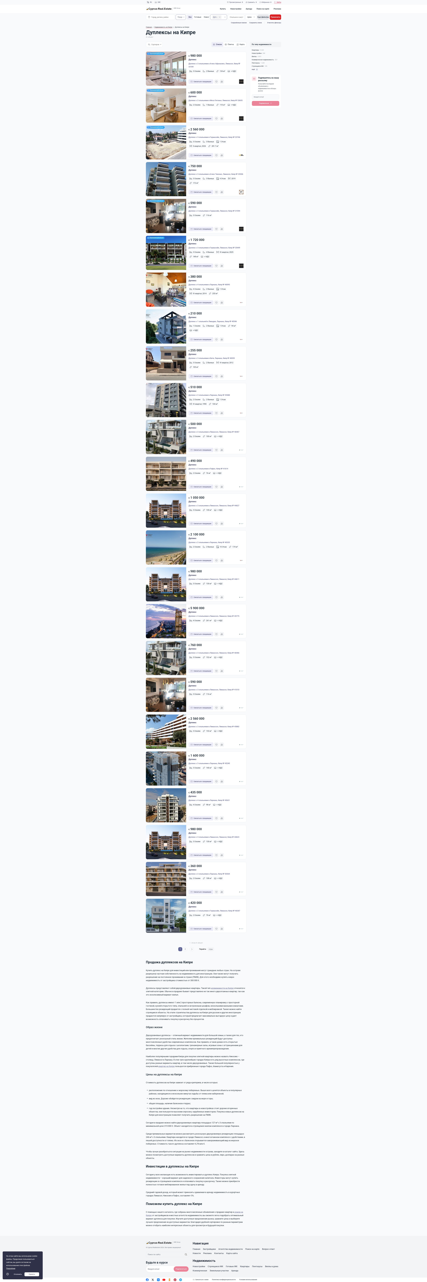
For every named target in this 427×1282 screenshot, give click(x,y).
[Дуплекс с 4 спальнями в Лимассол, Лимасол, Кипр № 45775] (166, 621)
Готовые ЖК (231, 1266)
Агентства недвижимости (230, 1249)
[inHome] (241, 192)
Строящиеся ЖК (215, 1266)
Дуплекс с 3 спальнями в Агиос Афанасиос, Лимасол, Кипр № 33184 (214, 65)
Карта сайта (232, 1253)
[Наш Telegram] (180, 1279)
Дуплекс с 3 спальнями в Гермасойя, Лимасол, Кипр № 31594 (214, 211)
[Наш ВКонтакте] (158, 1279)
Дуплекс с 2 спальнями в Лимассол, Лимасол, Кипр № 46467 (213, 432)
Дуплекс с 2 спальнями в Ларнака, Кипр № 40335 (209, 542)
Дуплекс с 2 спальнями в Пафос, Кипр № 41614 (208, 469)
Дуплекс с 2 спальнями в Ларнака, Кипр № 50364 (209, 874)
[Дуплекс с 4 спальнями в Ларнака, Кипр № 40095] (166, 290)
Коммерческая (200, 1270)
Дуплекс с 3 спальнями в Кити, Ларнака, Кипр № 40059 (211, 358)
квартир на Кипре (166, 1066)
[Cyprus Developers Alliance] (241, 450)
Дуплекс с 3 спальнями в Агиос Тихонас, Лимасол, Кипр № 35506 (215, 174)
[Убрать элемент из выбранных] (220, 17)
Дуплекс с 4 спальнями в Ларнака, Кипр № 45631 (209, 800)
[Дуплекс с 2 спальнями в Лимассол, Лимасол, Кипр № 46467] (166, 437)
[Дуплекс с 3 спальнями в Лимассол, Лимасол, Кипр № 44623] (166, 842)
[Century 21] (241, 81)
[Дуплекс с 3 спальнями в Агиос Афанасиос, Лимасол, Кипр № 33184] (166, 69)
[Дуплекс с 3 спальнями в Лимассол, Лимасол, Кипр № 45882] (166, 732)
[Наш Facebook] (147, 1279)
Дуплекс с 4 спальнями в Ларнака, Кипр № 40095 (209, 285)
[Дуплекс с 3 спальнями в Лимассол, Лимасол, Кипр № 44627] (166, 511)
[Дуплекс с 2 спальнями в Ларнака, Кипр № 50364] (166, 879)
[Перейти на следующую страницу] (192, 949)
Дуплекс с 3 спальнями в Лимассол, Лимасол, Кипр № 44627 (213, 506)
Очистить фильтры (274, 23)
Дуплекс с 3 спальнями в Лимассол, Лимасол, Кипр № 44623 (213, 837)
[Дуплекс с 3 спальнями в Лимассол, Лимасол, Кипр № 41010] (166, 695)
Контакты (219, 1253)
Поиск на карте (263, 9)
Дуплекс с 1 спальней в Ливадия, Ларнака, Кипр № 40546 (212, 321)
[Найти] (186, 1254)
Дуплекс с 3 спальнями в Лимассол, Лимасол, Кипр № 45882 (213, 727)
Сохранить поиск (255, 23)
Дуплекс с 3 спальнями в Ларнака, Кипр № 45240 (209, 763)
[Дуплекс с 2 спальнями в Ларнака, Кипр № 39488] (166, 400)
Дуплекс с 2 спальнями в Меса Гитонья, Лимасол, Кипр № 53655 (215, 100)
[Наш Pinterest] (175, 1279)
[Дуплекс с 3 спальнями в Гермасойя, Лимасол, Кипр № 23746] (166, 142)
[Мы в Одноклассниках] (169, 1279)
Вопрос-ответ (268, 1249)
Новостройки (235, 9)
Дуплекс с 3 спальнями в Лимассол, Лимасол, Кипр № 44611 (213, 579)
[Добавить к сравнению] (222, 81)
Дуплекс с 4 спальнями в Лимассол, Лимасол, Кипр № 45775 (213, 616)
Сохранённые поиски (239, 23)
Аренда (249, 9)
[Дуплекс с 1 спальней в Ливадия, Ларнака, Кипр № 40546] (166, 326)
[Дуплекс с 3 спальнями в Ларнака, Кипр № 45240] (166, 768)
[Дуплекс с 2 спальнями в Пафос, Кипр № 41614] (166, 474)
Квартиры (244, 1266)
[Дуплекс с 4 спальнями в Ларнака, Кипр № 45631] (166, 805)
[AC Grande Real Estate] (241, 155)
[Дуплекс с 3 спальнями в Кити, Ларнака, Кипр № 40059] (166, 363)
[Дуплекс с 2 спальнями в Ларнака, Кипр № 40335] (166, 547)
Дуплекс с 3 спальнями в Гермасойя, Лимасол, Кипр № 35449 (214, 248)
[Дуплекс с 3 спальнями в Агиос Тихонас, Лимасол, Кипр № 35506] (166, 179)
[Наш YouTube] (164, 1279)
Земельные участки (219, 1270)
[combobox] (160, 17)
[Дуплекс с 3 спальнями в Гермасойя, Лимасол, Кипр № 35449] (166, 253)
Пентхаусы (257, 1266)
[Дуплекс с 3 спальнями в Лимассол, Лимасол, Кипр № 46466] (166, 658)
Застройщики (209, 1249)
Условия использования (248, 1279)
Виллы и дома (271, 1266)
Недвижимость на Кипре (163, 27)
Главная (149, 27)
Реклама (277, 9)
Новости (197, 1253)
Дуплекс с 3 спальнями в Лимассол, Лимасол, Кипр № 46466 (213, 653)
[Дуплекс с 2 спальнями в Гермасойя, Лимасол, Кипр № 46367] (166, 916)
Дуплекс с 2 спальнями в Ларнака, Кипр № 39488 (209, 395)
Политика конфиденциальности (224, 1279)
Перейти (202, 949)
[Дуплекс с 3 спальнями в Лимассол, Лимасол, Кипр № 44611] (166, 584)
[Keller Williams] (241, 302)
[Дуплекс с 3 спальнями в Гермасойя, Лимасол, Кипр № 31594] (166, 216)
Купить (223, 9)
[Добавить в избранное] (216, 81)
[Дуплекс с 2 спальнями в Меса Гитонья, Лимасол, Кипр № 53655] (166, 105)
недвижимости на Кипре (222, 988)
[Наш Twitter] (152, 1279)
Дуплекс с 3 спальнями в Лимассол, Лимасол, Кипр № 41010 (213, 690)
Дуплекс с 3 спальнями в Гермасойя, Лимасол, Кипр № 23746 (214, 137)
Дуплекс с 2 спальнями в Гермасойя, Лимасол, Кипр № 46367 (214, 911)
